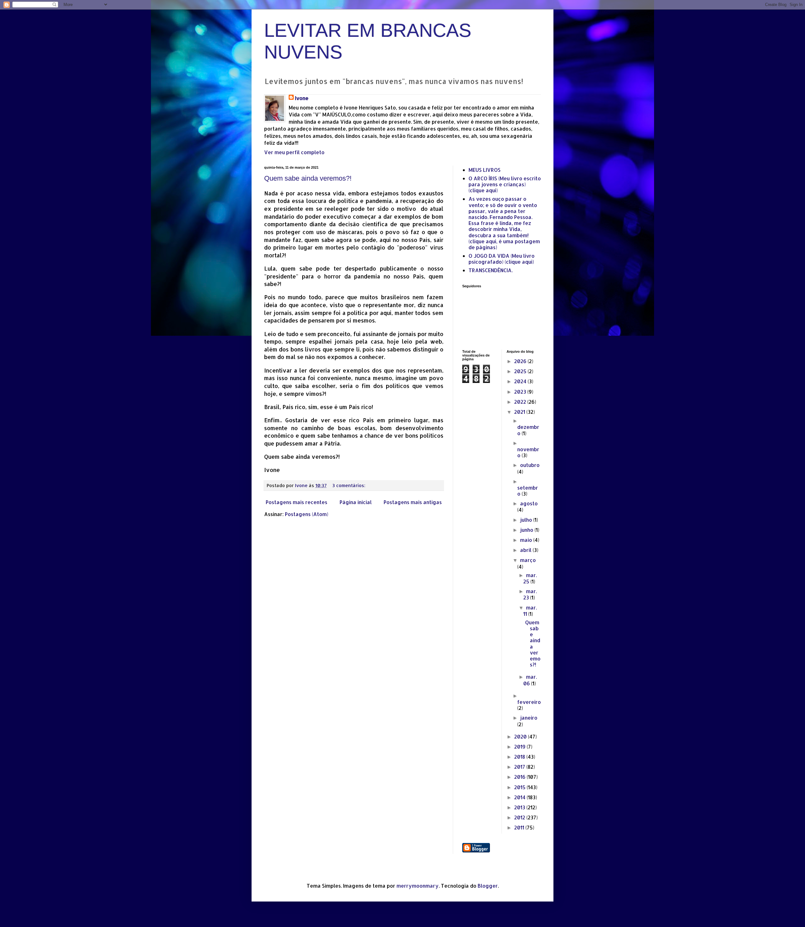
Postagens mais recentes (296, 502)
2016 (520, 776)
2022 (520, 401)
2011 (519, 827)
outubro (530, 465)
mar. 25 (530, 578)
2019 (520, 746)
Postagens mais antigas (413, 502)
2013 (520, 807)
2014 (520, 797)
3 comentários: (349, 485)
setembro (527, 490)
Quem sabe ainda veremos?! (308, 178)
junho (527, 529)
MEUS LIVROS (485, 169)
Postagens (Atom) (306, 514)
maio (526, 540)
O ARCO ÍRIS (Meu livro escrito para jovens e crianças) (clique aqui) (505, 184)
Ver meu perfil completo (294, 152)
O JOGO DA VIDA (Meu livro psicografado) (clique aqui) (502, 258)
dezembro (528, 430)
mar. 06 (530, 679)
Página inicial (356, 502)
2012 (520, 817)
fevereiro (529, 702)
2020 (521, 736)
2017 (520, 766)
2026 (521, 361)
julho (526, 519)
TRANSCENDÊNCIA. (491, 270)
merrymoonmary (418, 885)
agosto (529, 503)
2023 (520, 391)
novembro (528, 452)
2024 (521, 381)
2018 (520, 756)
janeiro (528, 717)
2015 (520, 787)
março (528, 560)
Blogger (488, 885)
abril (526, 550)
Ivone (301, 98)
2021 (520, 411)
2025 (521, 371)
